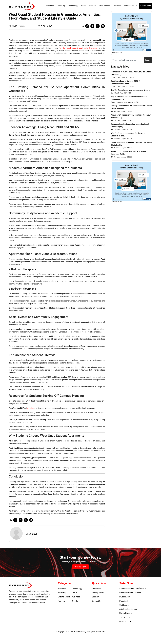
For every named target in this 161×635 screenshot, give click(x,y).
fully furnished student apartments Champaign (78, 48)
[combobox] (127, 60)
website (30, 408)
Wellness (117, 6)
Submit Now (145, 6)
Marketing (61, 6)
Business (50, 6)
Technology (73, 6)
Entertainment (104, 6)
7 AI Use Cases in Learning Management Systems (130, 90)
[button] (87, 26)
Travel (83, 6)
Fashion (92, 6)
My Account (129, 6)
